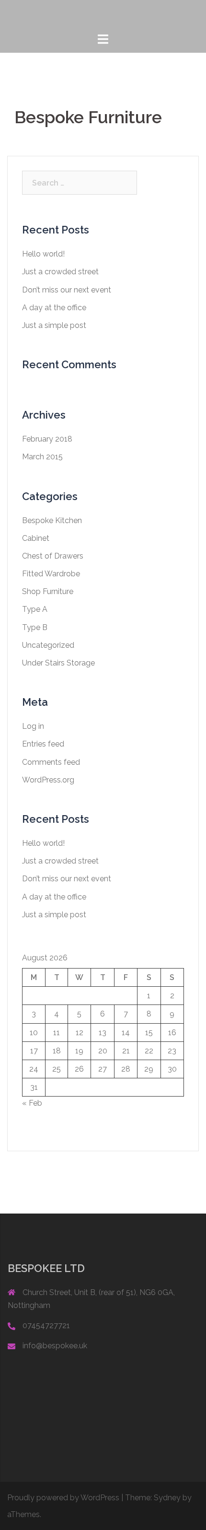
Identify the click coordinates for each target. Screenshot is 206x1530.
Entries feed (43, 743)
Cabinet (35, 538)
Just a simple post (54, 325)
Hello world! (43, 253)
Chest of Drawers (52, 556)
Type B (34, 627)
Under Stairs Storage (58, 662)
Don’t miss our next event (66, 289)
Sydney (167, 1497)
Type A (34, 609)
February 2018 (47, 439)
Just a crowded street (60, 271)
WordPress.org (48, 779)
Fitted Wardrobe (51, 573)
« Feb (32, 1103)
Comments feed (51, 762)
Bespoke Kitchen (52, 520)
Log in (33, 726)
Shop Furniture (47, 591)
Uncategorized (48, 645)
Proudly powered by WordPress (63, 1497)
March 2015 (42, 456)
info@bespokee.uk (55, 1345)
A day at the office (54, 307)
